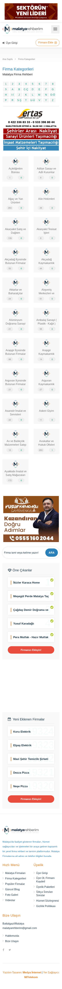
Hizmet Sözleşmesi (47, 900)
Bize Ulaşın (12, 941)
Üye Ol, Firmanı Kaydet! (45, 880)
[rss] (16, 950)
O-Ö (52, 94)
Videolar (10, 900)
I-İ (12, 94)
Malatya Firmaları (15, 873)
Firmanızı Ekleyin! (31, 650)
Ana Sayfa (7, 59)
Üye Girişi (11, 42)
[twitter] (10, 950)
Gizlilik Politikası (46, 906)
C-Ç (26, 89)
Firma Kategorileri (26, 59)
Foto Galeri (11, 894)
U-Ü (32, 100)
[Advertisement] (31, 686)
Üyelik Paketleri (45, 886)
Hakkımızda (12, 935)
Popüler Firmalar (15, 884)
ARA (52, 552)
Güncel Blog (12, 889)
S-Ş (19, 100)
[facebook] (3, 950)
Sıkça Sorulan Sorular (44, 893)
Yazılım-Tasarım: (22, 972)
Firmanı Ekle (46, 42)
